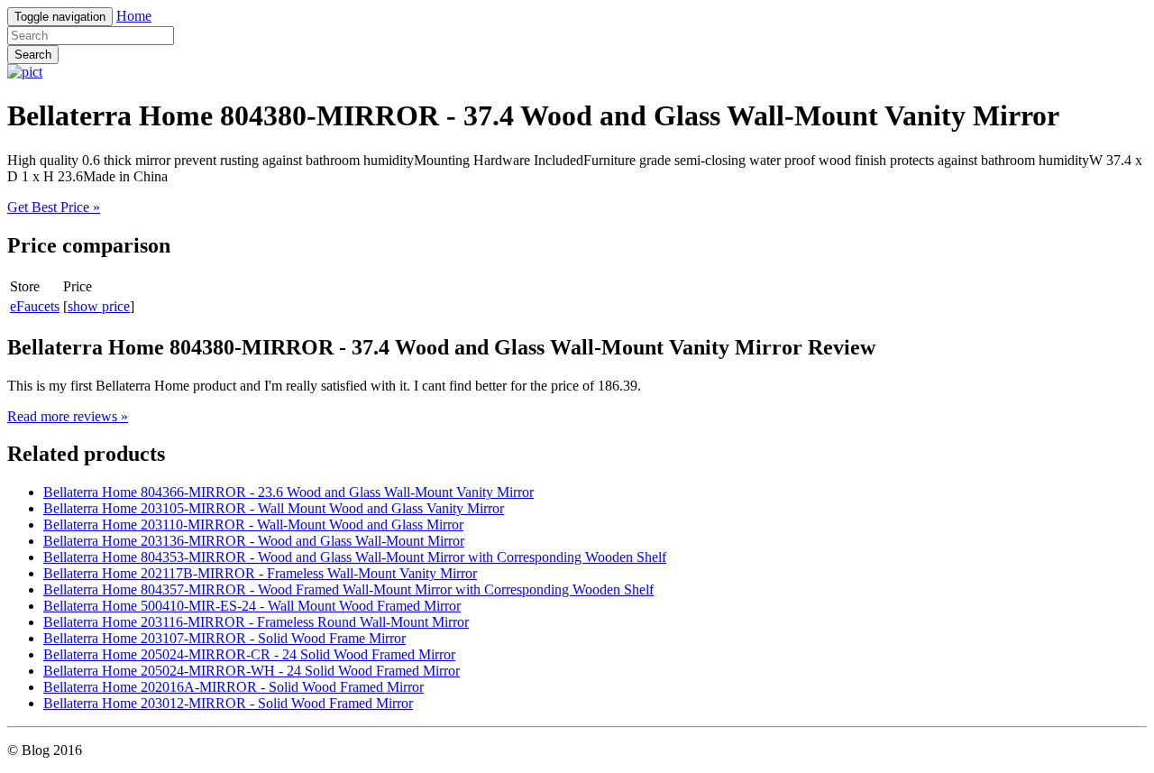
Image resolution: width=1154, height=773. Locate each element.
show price (99, 306)
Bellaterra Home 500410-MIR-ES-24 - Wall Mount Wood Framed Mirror (252, 605)
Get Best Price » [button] (53, 207)
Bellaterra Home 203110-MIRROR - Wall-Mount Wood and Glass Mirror (253, 524)
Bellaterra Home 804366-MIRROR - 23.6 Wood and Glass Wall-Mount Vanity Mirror (288, 492)
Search (32, 54)
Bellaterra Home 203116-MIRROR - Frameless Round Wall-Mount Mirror (256, 622)
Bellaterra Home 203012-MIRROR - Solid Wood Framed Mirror (228, 703)
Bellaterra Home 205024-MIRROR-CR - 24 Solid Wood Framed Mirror (249, 654)
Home (133, 15)
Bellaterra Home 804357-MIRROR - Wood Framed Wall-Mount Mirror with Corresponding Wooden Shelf (348, 589)
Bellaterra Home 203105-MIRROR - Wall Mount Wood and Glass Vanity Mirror (273, 508)
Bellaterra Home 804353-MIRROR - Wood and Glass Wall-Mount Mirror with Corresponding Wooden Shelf (354, 557)
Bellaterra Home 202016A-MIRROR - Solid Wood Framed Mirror (233, 687)
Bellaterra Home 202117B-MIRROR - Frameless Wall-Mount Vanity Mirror (260, 573)
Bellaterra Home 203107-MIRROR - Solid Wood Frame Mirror (224, 638)
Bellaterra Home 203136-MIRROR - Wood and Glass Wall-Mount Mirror (253, 540)
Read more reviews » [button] (67, 416)
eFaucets (35, 306)
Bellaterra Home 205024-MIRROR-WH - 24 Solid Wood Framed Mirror (251, 670)
